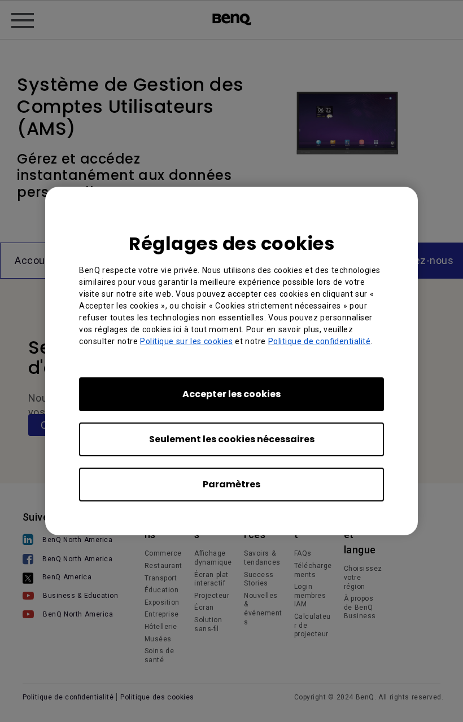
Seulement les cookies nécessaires (232, 439)
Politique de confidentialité (319, 341)
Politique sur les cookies (186, 341)
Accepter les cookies (231, 394)
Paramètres (231, 484)
